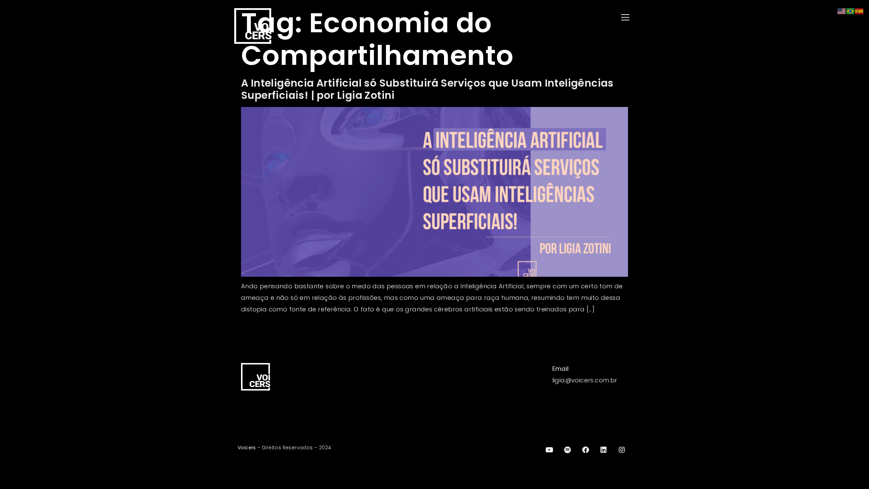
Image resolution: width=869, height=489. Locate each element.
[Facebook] (585, 450)
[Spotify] (567, 450)
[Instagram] (622, 450)
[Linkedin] (604, 450)
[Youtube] (549, 450)
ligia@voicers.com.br (584, 380)
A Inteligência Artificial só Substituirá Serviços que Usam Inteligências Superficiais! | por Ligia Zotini (427, 89)
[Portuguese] (850, 10)
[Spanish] (859, 10)
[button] (536, 18)
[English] (841, 10)
